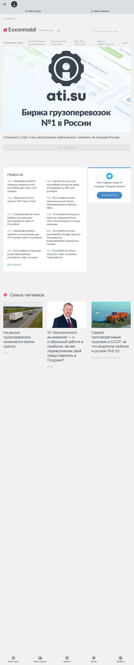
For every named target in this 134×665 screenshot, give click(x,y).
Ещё (125, 42)
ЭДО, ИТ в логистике (79, 42)
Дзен (6, 352)
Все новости (14, 264)
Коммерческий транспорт (107, 357)
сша (58, 30)
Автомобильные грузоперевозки (37, 42)
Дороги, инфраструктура (105, 42)
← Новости (9, 18)
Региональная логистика (58, 42)
